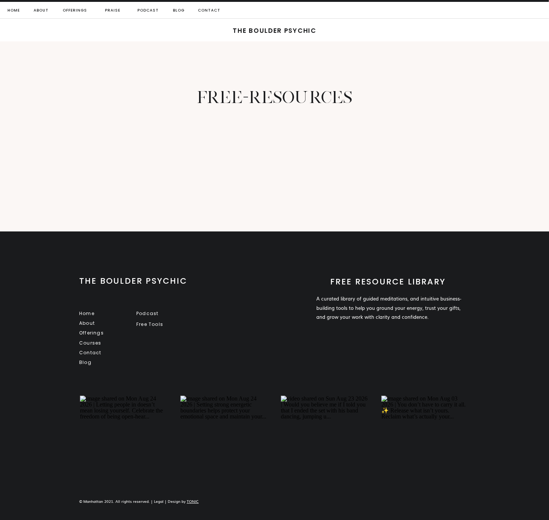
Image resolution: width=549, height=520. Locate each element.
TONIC (193, 501)
